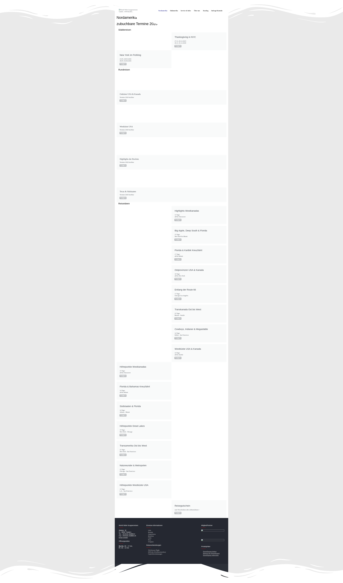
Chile (149, 538)
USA (149, 530)
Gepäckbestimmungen (155, 554)
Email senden (123, 537)
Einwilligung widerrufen (211, 555)
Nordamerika (162, 11)
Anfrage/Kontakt (216, 11)
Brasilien (151, 536)
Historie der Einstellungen (211, 553)
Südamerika (174, 11)
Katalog (205, 11)
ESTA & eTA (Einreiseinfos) (157, 552)
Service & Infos (186, 11)
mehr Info (178, 46)
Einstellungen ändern (210, 551)
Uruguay (151, 542)
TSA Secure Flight (154, 550)
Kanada (150, 532)
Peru (149, 540)
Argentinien (152, 534)
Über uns (197, 11)
